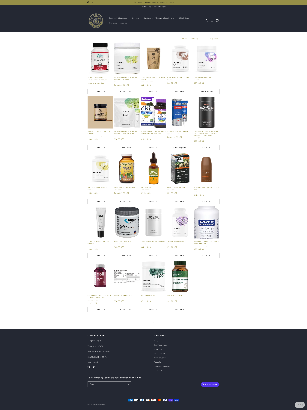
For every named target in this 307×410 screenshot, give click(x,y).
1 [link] (147, 322)
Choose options (126, 91)
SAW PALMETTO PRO (174, 296)
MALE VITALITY (146, 187)
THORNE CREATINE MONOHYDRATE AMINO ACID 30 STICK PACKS (126, 133)
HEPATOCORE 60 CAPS (95, 77)
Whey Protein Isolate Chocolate (178, 77)
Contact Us (158, 370)
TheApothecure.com (98, 404)
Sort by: (184, 38)
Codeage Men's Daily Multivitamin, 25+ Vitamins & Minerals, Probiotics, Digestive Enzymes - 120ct (206, 134)
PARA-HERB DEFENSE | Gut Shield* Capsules (100, 133)
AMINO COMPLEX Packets (123, 296)
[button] (119, 18)
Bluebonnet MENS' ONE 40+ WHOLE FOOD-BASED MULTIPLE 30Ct (153, 133)
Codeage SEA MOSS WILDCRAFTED (153, 241)
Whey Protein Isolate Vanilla (97, 187)
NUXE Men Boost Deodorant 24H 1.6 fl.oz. (206, 188)
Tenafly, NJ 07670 (95, 346)
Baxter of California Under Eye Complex (98, 243)
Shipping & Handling (162, 366)
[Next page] (160, 322)
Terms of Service (160, 358)
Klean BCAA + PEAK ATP (122, 241)
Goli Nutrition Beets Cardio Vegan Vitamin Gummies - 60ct (99, 297)
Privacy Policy (159, 349)
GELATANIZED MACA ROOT (176, 187)
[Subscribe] (128, 384)
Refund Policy (159, 353)
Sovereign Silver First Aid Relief (178, 131)
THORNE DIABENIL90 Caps (176, 241)
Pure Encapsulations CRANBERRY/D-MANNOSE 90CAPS (206, 243)
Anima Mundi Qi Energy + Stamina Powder (153, 78)
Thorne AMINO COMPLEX (202, 77)
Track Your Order (160, 345)
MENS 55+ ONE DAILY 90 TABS (124, 187)
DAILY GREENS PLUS (148, 296)
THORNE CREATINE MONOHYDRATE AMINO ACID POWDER (126, 78)
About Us (157, 362)
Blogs (156, 341)
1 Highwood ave (94, 341)
